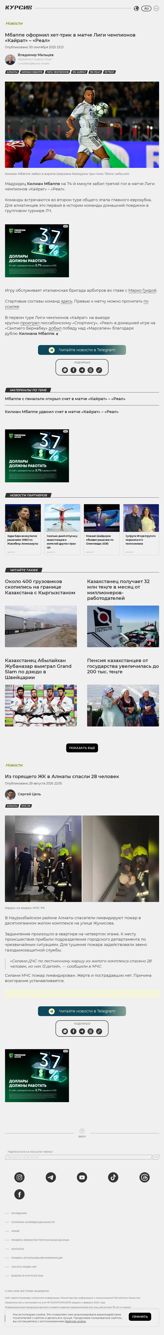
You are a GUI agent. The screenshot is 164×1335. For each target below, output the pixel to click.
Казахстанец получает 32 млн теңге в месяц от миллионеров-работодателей (118, 590)
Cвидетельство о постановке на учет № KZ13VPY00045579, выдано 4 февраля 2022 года (55, 1302)
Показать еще (82, 748)
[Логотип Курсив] (18, 7)
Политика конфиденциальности (33, 1222)
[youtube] (82, 1177)
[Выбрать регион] (136, 8)
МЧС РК (26, 806)
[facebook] (19, 1194)
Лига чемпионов (58, 72)
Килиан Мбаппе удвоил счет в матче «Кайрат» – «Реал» (62, 411)
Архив (15, 1231)
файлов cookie (75, 1321)
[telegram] (51, 1177)
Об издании (19, 1213)
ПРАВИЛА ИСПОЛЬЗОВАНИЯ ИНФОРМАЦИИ (37, 1258)
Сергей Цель (29, 794)
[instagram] (19, 1177)
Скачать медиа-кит (24, 1267)
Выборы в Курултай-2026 (27, 1276)
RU (146, 8)
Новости (14, 23)
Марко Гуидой (142, 290)
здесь (66, 301)
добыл (55, 328)
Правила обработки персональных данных (40, 1240)
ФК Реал (95, 72)
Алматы (12, 72)
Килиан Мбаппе (32, 72)
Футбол (109, 72)
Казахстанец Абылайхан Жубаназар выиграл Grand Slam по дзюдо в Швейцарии (38, 669)
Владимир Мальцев (36, 55)
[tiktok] (113, 1177)
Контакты (17, 1249)
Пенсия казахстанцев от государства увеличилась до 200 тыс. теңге (123, 666)
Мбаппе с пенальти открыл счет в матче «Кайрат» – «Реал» (65, 398)
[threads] (144, 1177)
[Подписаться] (156, 1157)
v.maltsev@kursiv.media (33, 63)
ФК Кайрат (79, 72)
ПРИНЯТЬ (140, 1317)
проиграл (30, 323)
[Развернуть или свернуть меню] (156, 8)
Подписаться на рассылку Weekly (30, 1152)
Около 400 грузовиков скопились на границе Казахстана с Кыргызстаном (40, 587)
